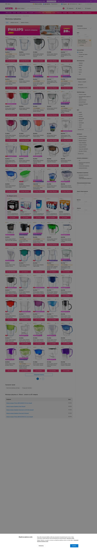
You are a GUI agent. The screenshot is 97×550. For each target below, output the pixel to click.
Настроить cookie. (70, 538)
